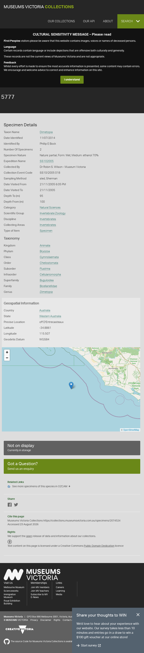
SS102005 (47, 161)
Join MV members (40, 587)
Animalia (45, 245)
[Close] (138, 615)
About (108, 21)
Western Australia (50, 316)
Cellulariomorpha (50, 274)
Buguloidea (47, 280)
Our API (89, 21)
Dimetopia (46, 132)
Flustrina (45, 268)
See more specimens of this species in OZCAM (39, 486)
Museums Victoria (39, 7)
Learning (60, 591)
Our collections (61, 21)
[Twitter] (16, 505)
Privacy (34, 620)
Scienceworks (11, 591)
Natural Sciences (50, 207)
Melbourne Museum (14, 587)
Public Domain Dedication (99, 546)
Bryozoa (45, 251)
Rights (57, 620)
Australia (44, 310)
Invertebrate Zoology (52, 213)
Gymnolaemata (49, 257)
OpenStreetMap (131, 429)
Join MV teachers (40, 591)
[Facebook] (10, 505)
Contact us (68, 620)
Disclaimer (45, 620)
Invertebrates (48, 219)
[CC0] (10, 542)
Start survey (89, 645)
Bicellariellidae (48, 286)
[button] (130, 21)
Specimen (46, 230)
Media (59, 594)
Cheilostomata (49, 263)
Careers (60, 587)
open (29, 536)
